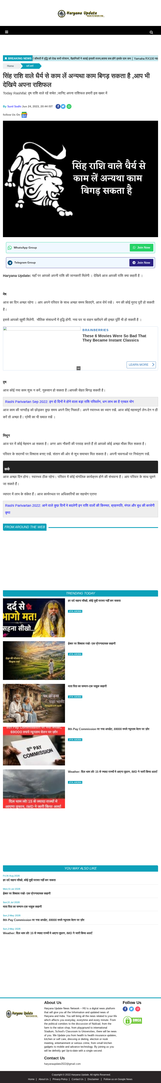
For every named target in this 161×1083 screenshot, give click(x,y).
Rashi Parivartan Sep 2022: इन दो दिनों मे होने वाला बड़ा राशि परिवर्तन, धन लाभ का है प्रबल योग (69, 402)
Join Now (143, 247)
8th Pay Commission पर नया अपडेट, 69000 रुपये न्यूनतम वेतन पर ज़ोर (43, 920)
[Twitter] (131, 1009)
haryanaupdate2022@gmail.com (62, 1063)
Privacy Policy (60, 1079)
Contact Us (54, 1058)
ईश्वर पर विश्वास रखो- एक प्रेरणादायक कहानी (26, 893)
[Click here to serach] (152, 32)
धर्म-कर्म (29, 65)
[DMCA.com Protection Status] (132, 1020)
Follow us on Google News (118, 1079)
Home (10, 65)
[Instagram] (137, 1009)
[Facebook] (125, 1009)
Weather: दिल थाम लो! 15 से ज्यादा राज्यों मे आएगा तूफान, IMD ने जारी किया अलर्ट (47, 933)
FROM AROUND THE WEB (25, 527)
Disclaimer (94, 1079)
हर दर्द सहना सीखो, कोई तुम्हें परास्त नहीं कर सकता (29, 880)
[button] (6, 32)
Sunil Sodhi (14, 106)
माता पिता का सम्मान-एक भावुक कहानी (22, 906)
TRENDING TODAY (80, 593)
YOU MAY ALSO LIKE (80, 868)
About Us (52, 1002)
